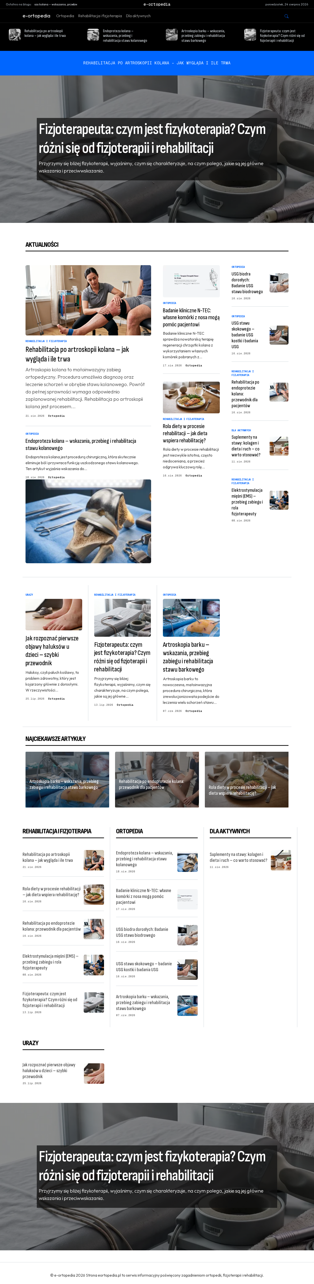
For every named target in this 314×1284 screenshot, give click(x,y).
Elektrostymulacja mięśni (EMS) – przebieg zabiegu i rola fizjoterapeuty (247, 502)
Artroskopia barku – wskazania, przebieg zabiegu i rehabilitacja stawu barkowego (203, 36)
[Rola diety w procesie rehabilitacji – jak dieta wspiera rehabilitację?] (191, 397)
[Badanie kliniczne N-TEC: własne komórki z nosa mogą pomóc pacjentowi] (191, 281)
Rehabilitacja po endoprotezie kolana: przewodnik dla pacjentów (151, 784)
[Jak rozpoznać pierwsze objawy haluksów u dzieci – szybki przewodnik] (94, 1072)
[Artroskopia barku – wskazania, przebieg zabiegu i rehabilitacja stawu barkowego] (187, 1005)
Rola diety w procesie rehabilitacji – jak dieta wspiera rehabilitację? (185, 433)
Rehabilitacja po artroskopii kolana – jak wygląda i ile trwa (45, 33)
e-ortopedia (36, 16)
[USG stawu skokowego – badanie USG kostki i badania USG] (279, 334)
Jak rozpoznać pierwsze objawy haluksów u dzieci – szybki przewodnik (52, 650)
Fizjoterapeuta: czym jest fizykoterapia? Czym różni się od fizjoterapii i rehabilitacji (282, 36)
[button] (286, 15)
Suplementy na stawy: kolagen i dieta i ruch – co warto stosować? (246, 446)
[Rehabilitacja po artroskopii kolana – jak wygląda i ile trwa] (88, 300)
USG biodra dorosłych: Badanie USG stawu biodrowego (247, 283)
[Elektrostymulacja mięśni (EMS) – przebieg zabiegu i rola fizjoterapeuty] (279, 499)
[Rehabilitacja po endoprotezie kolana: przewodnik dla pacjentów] (279, 391)
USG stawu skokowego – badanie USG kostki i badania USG (245, 335)
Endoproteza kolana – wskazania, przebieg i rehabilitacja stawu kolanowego (125, 36)
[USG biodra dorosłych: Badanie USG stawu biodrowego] (279, 282)
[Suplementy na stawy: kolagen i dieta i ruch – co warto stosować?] (279, 445)
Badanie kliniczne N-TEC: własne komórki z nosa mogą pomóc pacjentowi (191, 317)
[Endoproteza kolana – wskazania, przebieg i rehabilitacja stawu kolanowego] (88, 521)
